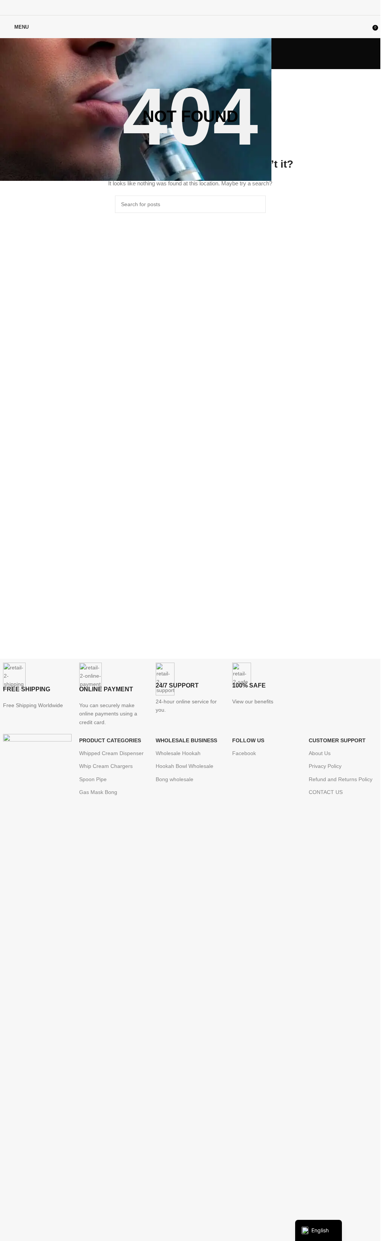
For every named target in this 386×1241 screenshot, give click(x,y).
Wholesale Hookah (178, 753)
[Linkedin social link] (199, 7)
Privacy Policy (325, 766)
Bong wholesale (174, 779)
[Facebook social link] (171, 7)
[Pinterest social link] (190, 7)
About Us (320, 753)
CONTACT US (326, 792)
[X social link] (180, 7)
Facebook (244, 753)
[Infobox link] (37, 686)
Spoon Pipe (93, 779)
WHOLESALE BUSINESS (186, 740)
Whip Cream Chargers (106, 766)
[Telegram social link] (209, 7)
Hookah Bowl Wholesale (184, 766)
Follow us (248, 740)
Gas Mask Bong (98, 792)
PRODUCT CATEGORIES (110, 740)
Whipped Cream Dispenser (111, 753)
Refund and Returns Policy (340, 779)
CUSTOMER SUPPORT (337, 740)
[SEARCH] (257, 204)
